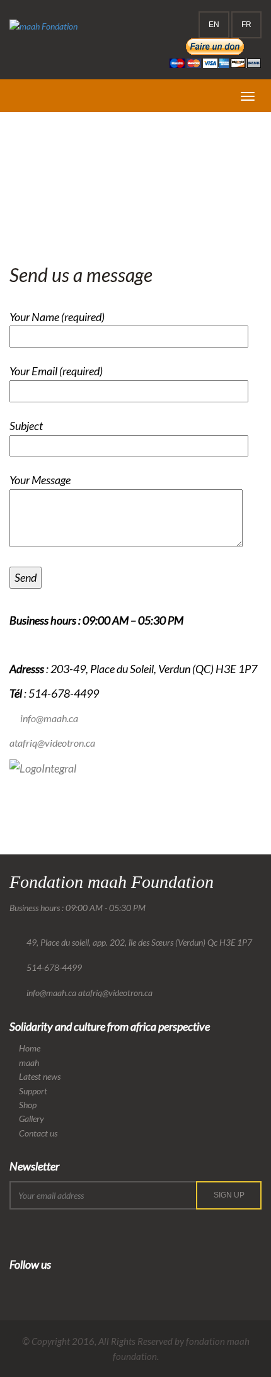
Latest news (40, 1076)
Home (20, 177)
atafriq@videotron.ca (52, 743)
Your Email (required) (56, 371)
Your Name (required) (57, 317)
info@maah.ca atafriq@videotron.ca (89, 992)
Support (33, 1090)
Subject (26, 426)
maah (29, 1062)
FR (246, 24)
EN (214, 24)
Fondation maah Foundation (111, 882)
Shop (28, 1104)
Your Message (40, 480)
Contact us (38, 1133)
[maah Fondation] (43, 26)
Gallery (31, 1118)
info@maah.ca (49, 718)
